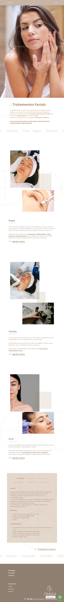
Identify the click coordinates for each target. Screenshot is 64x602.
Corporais (22, 556)
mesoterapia (43, 349)
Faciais (6, 556)
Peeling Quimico (33, 121)
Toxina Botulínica (15, 123)
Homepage (11, 570)
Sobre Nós (11, 573)
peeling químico (41, 234)
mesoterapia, (32, 234)
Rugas (35, 131)
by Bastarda (40, 599)
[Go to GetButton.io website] (60, 600)
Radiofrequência (26, 123)
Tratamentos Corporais (47, 549)
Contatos (11, 575)
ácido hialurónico (21, 236)
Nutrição (40, 556)
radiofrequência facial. (15, 350)
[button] (20, 478)
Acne (23, 131)
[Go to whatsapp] (60, 597)
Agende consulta (18, 354)
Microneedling (23, 121)
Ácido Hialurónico (44, 121)
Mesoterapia (14, 121)
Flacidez (11, 131)
